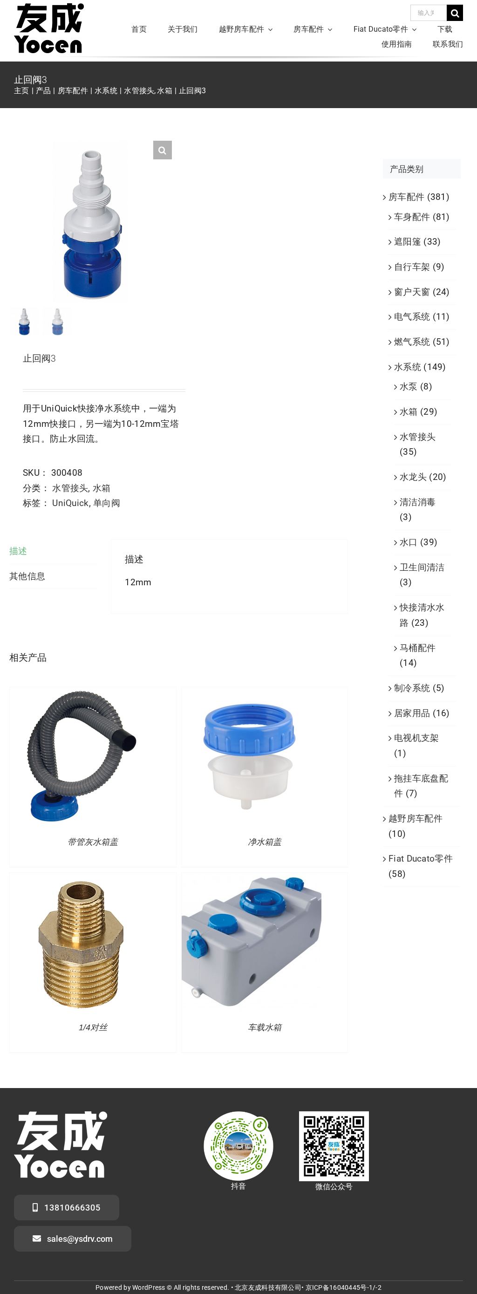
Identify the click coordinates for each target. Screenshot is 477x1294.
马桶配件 (418, 648)
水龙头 (413, 477)
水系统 (407, 367)
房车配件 (406, 197)
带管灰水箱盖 (93, 842)
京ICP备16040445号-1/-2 (344, 1287)
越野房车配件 (415, 818)
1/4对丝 (93, 1027)
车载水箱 (264, 1027)
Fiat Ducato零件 (420, 858)
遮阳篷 (407, 241)
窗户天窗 (412, 292)
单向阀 (106, 503)
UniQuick (70, 503)
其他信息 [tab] (27, 576)
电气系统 (412, 316)
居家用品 (412, 713)
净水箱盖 (264, 842)
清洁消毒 (418, 502)
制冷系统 (412, 688)
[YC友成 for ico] (49, 7)
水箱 (102, 488)
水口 (409, 542)
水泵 (409, 386)
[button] (162, 150)
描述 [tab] (18, 551)
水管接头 (70, 488)
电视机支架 (416, 738)
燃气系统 (412, 341)
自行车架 (412, 266)
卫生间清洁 (422, 567)
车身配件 (412, 217)
